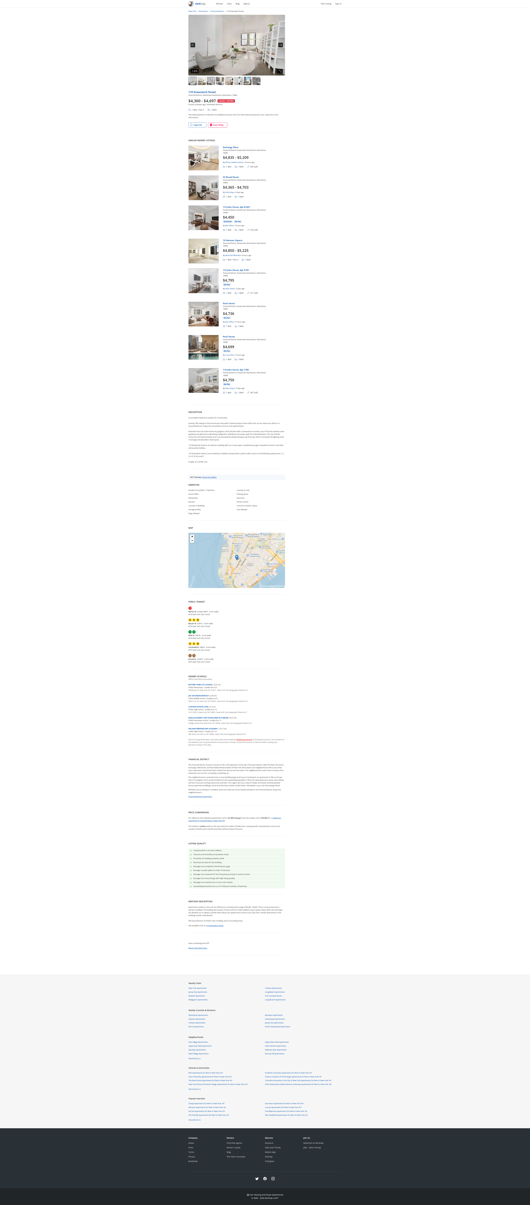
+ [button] (192, 536)
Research (269, 1143)
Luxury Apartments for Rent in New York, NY (283, 1107)
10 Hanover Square (232, 240)
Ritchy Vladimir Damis (234, 162)
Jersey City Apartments (198, 992)
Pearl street (229, 303)
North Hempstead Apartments (277, 1026)
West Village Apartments (199, 1053)
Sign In (338, 3)
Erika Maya (229, 192)
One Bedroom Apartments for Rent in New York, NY (286, 1111)
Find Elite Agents (234, 1143)
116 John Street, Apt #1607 (236, 207)
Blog (238, 3)
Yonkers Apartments (273, 988)
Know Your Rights (209, 477)
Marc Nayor (230, 288)
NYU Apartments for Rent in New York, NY (206, 1073)
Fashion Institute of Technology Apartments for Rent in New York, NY (293, 1076)
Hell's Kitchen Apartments (275, 1046)
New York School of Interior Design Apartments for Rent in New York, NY (218, 1084)
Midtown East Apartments (276, 1050)
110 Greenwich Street (202, 92)
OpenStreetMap (279, 587)
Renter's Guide (233, 1147)
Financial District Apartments (200, 796)
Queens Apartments (197, 1019)
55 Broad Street (231, 177)
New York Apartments (198, 988)
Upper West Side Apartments (277, 1042)
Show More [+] (194, 1058)
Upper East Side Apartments (200, 1046)
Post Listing (326, 3)
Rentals (219, 3)
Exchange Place (231, 147)
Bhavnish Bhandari (233, 255)
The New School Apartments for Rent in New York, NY (210, 1080)
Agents (246, 3)
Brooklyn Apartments (274, 1015)
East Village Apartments (198, 1042)
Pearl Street (229, 336)
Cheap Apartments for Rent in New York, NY (206, 1103)
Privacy (191, 1156)
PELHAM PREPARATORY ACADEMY (203, 728)
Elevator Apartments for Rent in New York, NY (207, 1107)
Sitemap (269, 1156)
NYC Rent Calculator (236, 1156)
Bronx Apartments (196, 1026)
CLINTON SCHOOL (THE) (198, 706)
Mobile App (270, 1152)
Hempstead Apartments (275, 1019)
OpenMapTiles (267, 587)
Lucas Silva (229, 355)
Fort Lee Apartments (273, 996)
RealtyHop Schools (244, 739)
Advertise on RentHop (313, 1143)
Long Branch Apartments (275, 999)
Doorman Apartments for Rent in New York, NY (284, 1103)
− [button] (192, 540)
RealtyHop (193, 1161)
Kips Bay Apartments (197, 1050)
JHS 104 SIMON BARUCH (198, 695)
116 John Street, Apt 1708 (236, 369)
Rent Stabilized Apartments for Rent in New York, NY (286, 1115)
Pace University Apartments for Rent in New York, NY (210, 1076)
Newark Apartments (197, 996)
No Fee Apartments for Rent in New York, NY (207, 1111)
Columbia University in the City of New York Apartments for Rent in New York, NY (298, 1080)
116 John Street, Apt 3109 (236, 270)
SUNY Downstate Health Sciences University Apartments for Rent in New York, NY (298, 1084)
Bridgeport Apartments (198, 999)
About (191, 1143)
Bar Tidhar (229, 225)
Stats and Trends (273, 1147)
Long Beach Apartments (275, 992)
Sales (229, 3)
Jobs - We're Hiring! (312, 1147)
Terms (191, 1152)
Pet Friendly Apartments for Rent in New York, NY (209, 1115)
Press (190, 1147)
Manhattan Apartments (198, 1015)
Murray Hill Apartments (274, 1053)
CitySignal (269, 1161)
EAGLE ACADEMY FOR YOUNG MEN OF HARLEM (208, 717)
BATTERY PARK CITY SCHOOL (200, 684)
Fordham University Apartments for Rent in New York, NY (288, 1073)
